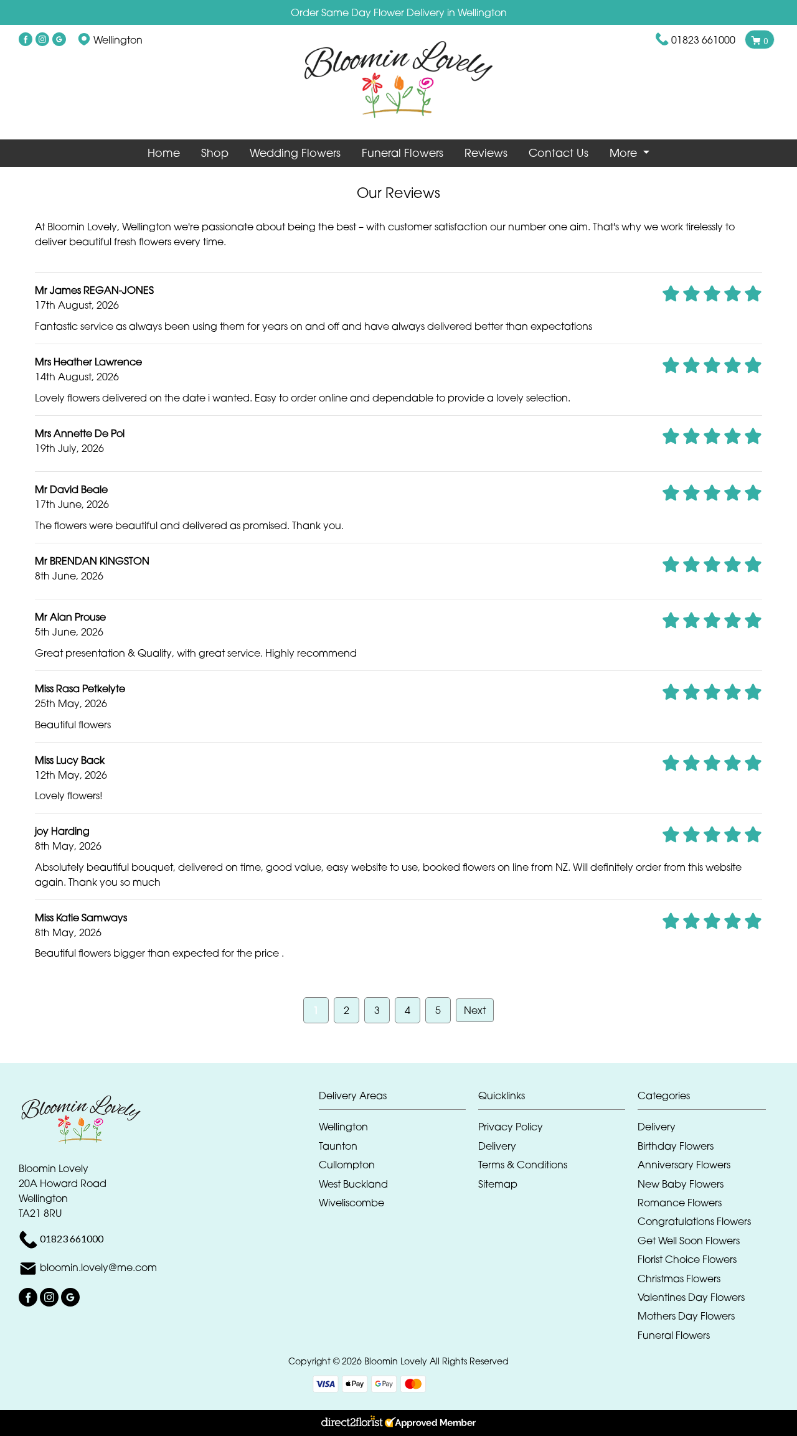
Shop (215, 152)
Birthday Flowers (676, 1146)
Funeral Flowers (402, 152)
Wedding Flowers (295, 152)
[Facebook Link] (25, 40)
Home (164, 152)
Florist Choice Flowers (687, 1259)
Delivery (497, 1146)
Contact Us (558, 152)
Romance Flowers (680, 1202)
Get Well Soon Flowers (689, 1240)
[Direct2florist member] (398, 1423)
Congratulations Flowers (694, 1221)
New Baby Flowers (681, 1184)
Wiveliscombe (351, 1202)
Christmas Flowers (679, 1278)
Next (475, 1010)
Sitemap (497, 1184)
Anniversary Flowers (684, 1164)
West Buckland (353, 1184)
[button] (398, 1099)
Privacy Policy (510, 1126)
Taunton (338, 1146)
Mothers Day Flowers (686, 1316)
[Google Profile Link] (59, 40)
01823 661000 (703, 40)
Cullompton (347, 1164)
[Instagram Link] (42, 40)
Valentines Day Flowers (691, 1297)
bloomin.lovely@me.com (98, 1268)
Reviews (486, 152)
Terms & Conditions (522, 1164)
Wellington (343, 1126)
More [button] (625, 152)
